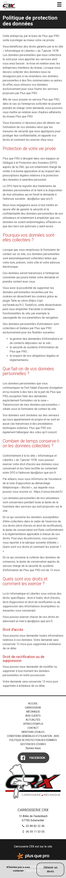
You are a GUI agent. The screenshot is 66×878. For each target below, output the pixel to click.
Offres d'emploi (33, 723)
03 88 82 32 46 (35, 826)
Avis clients (33, 715)
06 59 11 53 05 (35, 831)
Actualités (33, 719)
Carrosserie (33, 707)
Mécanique (33, 711)
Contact (33, 727)
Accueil (33, 703)
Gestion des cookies (33, 744)
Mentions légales (33, 732)
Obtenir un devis (50, 869)
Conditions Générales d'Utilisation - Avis (33, 736)
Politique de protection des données (33, 740)
